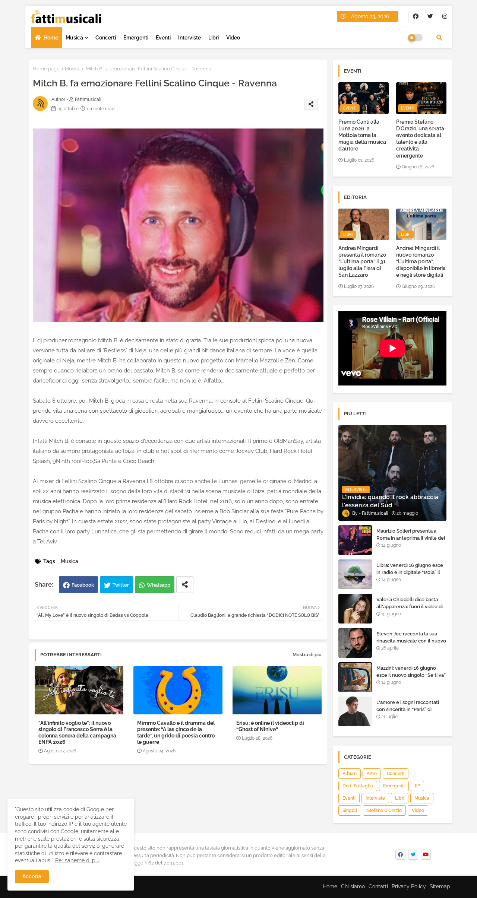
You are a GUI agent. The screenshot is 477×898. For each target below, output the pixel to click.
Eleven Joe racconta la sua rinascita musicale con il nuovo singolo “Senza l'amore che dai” (411, 644)
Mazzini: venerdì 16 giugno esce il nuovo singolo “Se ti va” (411, 671)
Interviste (189, 38)
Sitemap (440, 886)
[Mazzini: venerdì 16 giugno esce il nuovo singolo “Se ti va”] (355, 677)
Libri (213, 38)
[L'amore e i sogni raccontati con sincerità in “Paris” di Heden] (355, 711)
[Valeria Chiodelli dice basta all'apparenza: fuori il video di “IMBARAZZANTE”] (355, 608)
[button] (439, 37)
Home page (46, 69)
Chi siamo (353, 886)
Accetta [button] (31, 876)
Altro (372, 773)
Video (233, 38)
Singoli (349, 810)
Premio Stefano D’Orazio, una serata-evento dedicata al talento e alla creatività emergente (421, 139)
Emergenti (135, 38)
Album (349, 773)
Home (51, 38)
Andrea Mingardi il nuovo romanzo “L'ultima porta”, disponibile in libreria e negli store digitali (421, 261)
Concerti (105, 38)
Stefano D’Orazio (384, 810)
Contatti (378, 886)
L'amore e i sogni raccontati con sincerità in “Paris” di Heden (407, 708)
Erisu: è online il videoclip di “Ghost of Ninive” (270, 726)
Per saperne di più (77, 860)
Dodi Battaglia (357, 785)
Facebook (83, 585)
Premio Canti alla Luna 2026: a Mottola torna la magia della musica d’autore (362, 135)
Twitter (121, 585)
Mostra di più (307, 654)
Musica (74, 38)
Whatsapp (158, 585)
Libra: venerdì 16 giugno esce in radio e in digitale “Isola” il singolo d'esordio (409, 571)
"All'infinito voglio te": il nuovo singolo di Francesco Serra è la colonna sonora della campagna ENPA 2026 (77, 732)
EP (417, 785)
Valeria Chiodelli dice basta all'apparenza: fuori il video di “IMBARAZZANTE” (409, 606)
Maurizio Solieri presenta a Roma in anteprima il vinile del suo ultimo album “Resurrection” (410, 541)
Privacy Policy (409, 886)
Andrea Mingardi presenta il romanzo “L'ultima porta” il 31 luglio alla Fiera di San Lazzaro (362, 261)
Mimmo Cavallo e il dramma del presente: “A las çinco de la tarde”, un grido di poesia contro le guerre (176, 732)
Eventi (163, 38)
